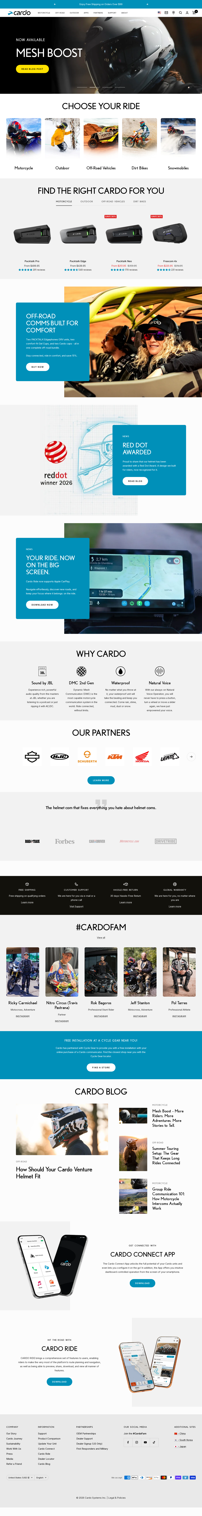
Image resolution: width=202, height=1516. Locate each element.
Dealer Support (84, 1438)
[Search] (180, 12)
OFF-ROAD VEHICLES (113, 201)
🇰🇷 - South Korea (183, 1440)
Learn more (27, 902)
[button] (26, 269)
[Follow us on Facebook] (128, 1442)
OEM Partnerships (86, 1433)
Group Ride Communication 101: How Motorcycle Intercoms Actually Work (168, 1198)
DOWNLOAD (145, 1284)
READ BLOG (138, 482)
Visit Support (76, 906)
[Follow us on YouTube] (145, 1442)
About (124, 12)
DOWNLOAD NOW (45, 606)
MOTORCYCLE (44, 12)
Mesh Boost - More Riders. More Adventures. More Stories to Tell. (168, 1118)
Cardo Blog (44, 1463)
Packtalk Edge (78, 261)
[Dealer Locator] (173, 12)
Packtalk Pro (32, 261)
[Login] (187, 12)
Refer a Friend (14, 1463)
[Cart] (194, 12)
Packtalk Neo (124, 261)
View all (101, 937)
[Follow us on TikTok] (154, 1442)
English (39, 1477)
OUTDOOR (74, 12)
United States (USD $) (19, 1477)
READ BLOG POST (35, 70)
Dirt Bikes (140, 201)
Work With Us (13, 1448)
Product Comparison (49, 1438)
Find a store (101, 1067)
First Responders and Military (92, 1448)
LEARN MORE (101, 780)
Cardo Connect (46, 1448)
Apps (86, 12)
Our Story (11, 1433)
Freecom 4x (170, 261)
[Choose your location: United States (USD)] (159, 13)
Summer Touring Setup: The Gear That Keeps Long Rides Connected (166, 1155)
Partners (98, 12)
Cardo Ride (44, 1453)
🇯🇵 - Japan (180, 1446)
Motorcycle (64, 201)
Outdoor (86, 201)
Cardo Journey (14, 1438)
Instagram (27, 1016)
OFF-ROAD (60, 12)
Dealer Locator (46, 1458)
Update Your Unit (47, 1443)
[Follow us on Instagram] (136, 1442)
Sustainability (13, 1443)
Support (112, 12)
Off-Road (21, 1161)
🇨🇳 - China (180, 1433)
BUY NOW (40, 368)
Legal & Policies (117, 1497)
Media (9, 1458)
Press (9, 1453)
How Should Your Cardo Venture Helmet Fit (54, 1173)
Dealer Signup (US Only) (89, 1443)
